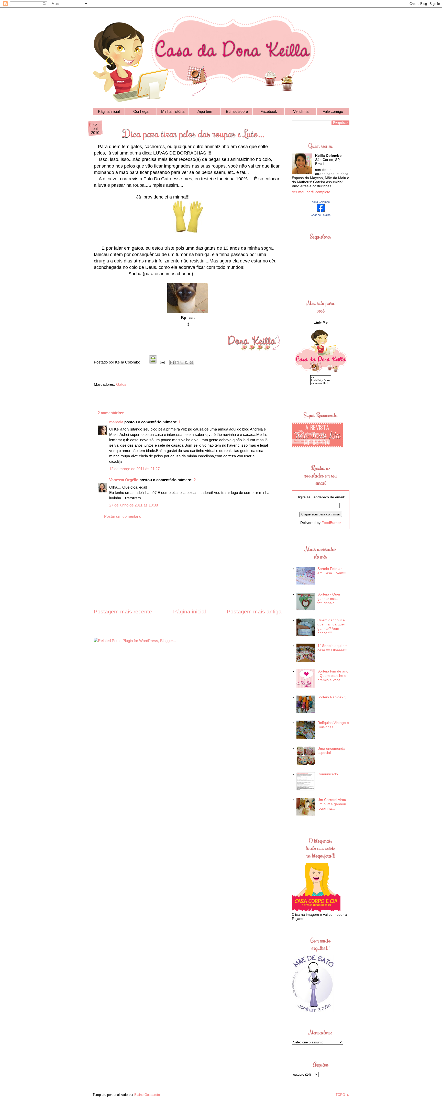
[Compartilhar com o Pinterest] (191, 362)
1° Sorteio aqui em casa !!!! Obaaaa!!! (332, 648)
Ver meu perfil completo (311, 192)
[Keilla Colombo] (321, 210)
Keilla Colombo (321, 201)
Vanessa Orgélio (123, 480)
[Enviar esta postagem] (162, 362)
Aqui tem (204, 111)
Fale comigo (333, 111)
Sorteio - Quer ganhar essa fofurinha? (328, 598)
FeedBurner (331, 523)
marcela (116, 422)
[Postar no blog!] (176, 362)
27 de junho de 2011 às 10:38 (133, 505)
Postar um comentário (122, 516)
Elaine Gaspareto (147, 1095)
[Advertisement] (187, 568)
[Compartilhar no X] (181, 362)
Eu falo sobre (237, 111)
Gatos (121, 384)
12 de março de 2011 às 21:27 (134, 469)
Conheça (140, 111)
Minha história (172, 111)
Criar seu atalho (320, 214)
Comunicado (327, 774)
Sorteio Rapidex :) (332, 697)
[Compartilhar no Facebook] (186, 362)
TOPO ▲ (342, 1095)
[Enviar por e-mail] (171, 362)
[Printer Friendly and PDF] (153, 362)
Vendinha (300, 111)
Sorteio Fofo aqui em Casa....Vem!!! (331, 571)
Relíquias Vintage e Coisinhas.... (333, 725)
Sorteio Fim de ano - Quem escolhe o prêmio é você (332, 675)
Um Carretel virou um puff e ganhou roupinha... (331, 804)
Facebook (268, 111)
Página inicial (109, 111)
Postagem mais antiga (254, 611)
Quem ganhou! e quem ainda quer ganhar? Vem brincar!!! (331, 626)
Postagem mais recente (123, 611)
